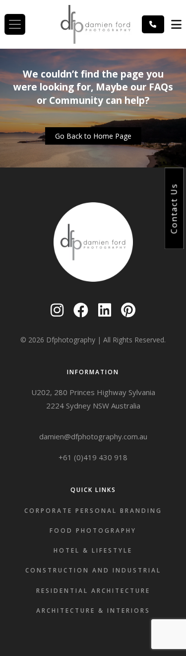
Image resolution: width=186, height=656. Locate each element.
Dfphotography (70, 339)
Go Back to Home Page (93, 136)
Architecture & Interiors (93, 610)
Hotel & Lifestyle (93, 550)
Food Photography (93, 530)
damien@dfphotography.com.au (93, 436)
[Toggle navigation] (14, 24)
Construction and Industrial (93, 570)
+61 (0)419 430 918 (93, 457)
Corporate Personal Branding (93, 510)
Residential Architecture (93, 590)
